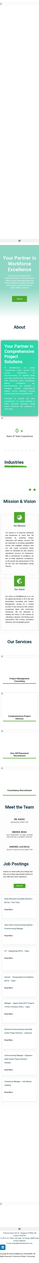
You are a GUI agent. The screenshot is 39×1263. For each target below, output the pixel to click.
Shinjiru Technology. (28, 1256)
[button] (19, 240)
